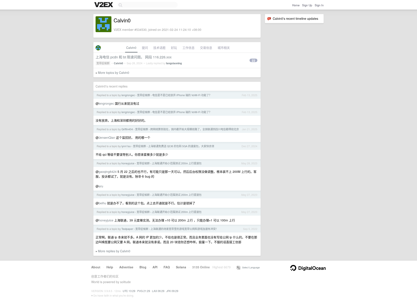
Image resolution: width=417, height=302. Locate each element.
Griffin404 (127, 129)
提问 (145, 47)
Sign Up (307, 5)
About (95, 267)
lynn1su (126, 146)
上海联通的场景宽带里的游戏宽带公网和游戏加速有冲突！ (184, 229)
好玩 (174, 47)
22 (253, 60)
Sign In (319, 5)
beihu (102, 203)
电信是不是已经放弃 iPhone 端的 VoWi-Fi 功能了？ (182, 95)
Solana (181, 267)
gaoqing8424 (108, 171)
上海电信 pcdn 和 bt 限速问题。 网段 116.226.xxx (134, 56)
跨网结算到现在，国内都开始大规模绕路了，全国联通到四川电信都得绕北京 (194, 129)
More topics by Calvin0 (113, 72)
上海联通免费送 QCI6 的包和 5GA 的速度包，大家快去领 (181, 146)
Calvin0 (131, 47)
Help (109, 267)
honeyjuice (127, 163)
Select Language (250, 267)
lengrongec (128, 95)
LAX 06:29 (158, 291)
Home (296, 5)
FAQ (167, 267)
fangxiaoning (174, 63)
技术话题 (159, 47)
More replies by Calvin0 (114, 251)
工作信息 (188, 47)
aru (101, 186)
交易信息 (206, 47)
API (154, 267)
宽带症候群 (102, 63)
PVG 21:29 (143, 291)
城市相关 (224, 47)
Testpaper (127, 229)
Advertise (126, 267)
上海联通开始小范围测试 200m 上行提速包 (177, 163)
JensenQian (107, 137)
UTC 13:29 (129, 291)
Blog (142, 267)
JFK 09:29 (172, 291)
